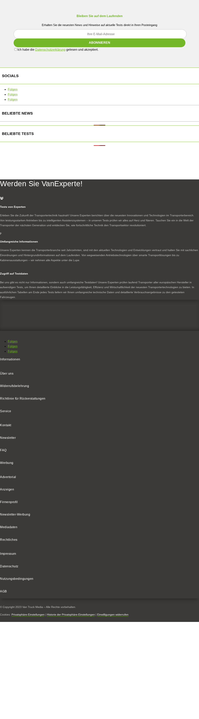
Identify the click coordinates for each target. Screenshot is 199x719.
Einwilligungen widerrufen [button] (112, 614)
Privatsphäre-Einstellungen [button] (28, 614)
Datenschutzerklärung (50, 49)
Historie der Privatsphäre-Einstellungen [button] (71, 614)
